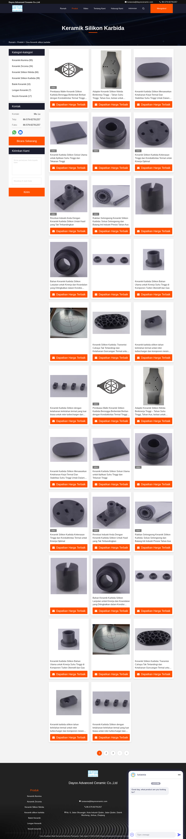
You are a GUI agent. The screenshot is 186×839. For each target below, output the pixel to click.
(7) (21, 90)
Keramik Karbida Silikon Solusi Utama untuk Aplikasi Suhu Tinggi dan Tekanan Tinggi (68, 158)
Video (85, 8)
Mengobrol (161, 8)
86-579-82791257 (169, 2)
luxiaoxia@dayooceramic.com (140, 2)
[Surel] (20, 132)
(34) (22, 66)
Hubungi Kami (117, 8)
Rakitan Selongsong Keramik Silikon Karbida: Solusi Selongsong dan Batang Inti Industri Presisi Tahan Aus (111, 221)
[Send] (179, 835)
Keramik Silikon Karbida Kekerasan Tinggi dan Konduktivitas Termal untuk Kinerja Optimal (153, 158)
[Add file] (132, 835)
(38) (26, 78)
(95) (22, 60)
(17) (22, 96)
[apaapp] (14, 132)
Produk (75, 8)
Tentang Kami (100, 8)
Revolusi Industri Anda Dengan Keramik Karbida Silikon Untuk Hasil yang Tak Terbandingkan (67, 221)
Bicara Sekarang (27, 141)
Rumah (63, 8)
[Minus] (179, 774)
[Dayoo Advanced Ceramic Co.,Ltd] (17, 8)
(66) (25, 72)
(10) (21, 84)
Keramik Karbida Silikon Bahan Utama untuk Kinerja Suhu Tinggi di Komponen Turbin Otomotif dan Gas (152, 284)
